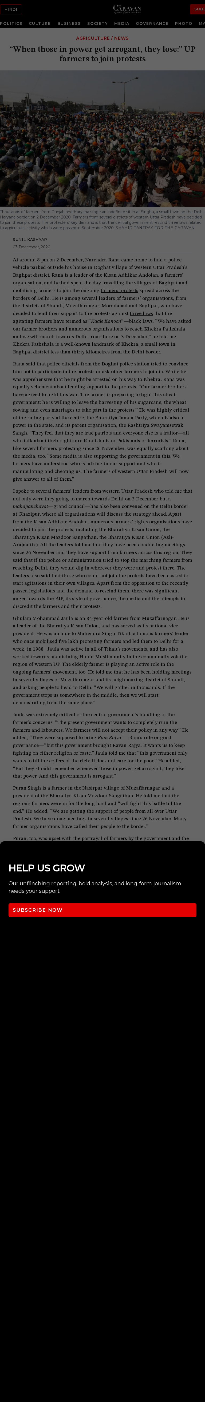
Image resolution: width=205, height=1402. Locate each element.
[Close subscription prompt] (200, 852)
